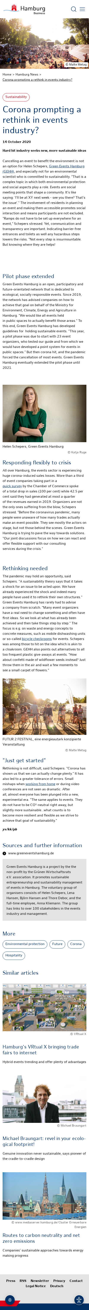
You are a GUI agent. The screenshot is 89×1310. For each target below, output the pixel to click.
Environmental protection (24, 944)
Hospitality (13, 955)
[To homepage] (24, 9)
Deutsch (56, 1286)
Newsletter (40, 1281)
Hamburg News (27, 74)
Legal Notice (36, 1286)
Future (57, 944)
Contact (76, 1281)
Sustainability (16, 97)
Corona (76, 944)
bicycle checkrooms (37, 639)
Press (10, 1281)
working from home (40, 784)
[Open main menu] (82, 9)
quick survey (12, 486)
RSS (23, 1281)
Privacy (59, 1281)
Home (7, 74)
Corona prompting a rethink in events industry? (37, 79)
